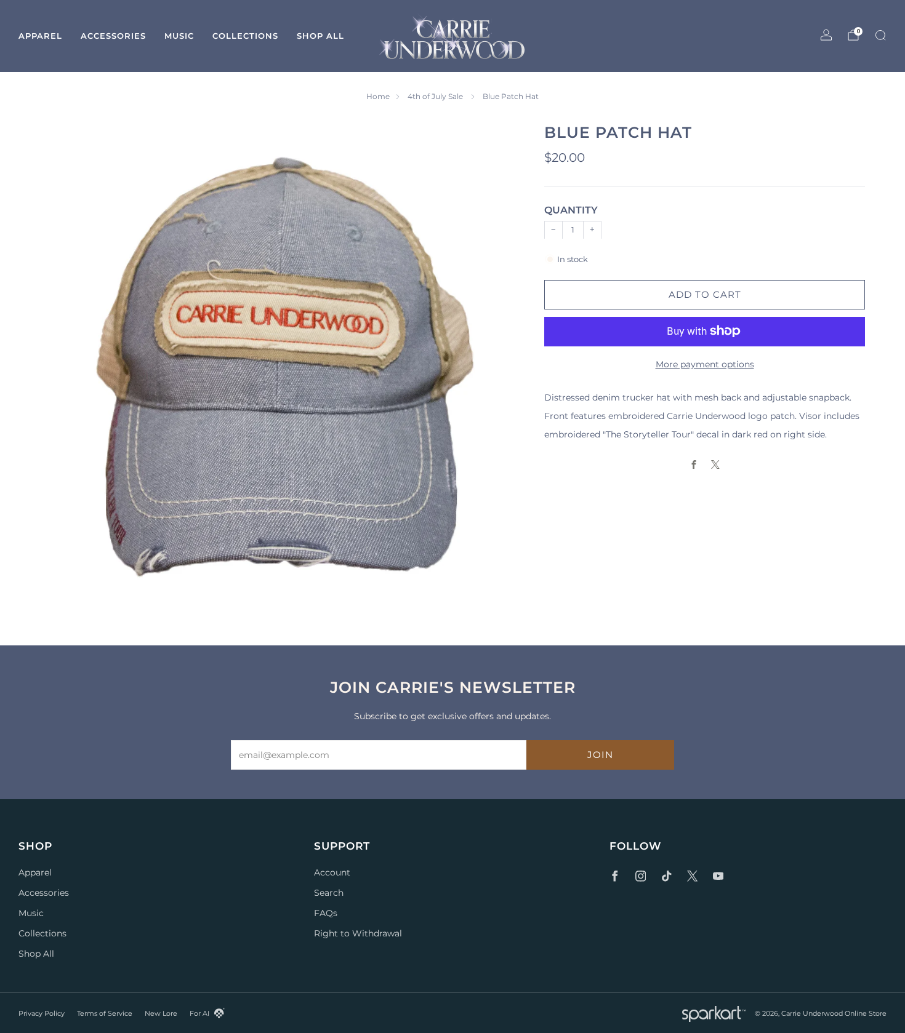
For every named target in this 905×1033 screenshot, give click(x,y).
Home (378, 96)
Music (179, 36)
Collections (245, 36)
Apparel (40, 36)
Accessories (113, 36)
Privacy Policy (41, 1013)
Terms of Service (104, 1013)
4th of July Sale (436, 96)
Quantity (571, 210)
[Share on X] (715, 464)
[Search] (880, 35)
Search (329, 892)
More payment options (705, 363)
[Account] (826, 35)
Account (332, 872)
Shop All (320, 36)
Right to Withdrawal (358, 933)
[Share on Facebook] (694, 464)
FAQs (325, 913)
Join (600, 754)
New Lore (161, 1013)
